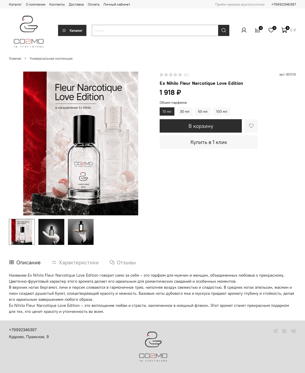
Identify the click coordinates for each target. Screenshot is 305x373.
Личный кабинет (116, 4)
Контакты (57, 4)
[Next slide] (145, 143)
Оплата (93, 4)
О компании (35, 4)
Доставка (76, 4)
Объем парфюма (173, 102)
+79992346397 (283, 4)
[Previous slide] (16, 143)
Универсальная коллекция (51, 58)
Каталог (15, 4)
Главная (15, 58)
